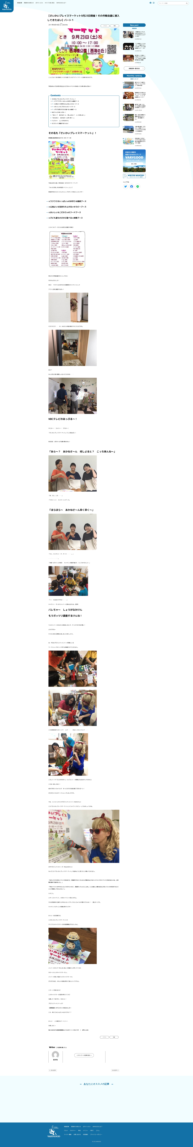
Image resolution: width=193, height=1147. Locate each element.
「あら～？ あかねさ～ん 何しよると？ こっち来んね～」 (69, 115)
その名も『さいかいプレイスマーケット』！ (64, 99)
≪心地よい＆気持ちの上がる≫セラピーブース (66, 104)
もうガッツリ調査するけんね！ (60, 123)
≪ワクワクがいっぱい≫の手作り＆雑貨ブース (66, 101)
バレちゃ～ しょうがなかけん (60, 120)
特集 (114, 25)
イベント (105, 25)
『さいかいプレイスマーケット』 (76, 133)
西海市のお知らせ (29, 3)
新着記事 (19, 3)
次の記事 (114, 1070)
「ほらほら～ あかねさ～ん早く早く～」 (63, 118)
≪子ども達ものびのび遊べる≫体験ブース (65, 109)
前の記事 (53, 1070)
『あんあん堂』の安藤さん (65, 968)
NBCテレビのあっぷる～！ (59, 112)
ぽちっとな (85, 1030)
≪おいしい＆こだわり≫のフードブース (64, 107)
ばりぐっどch (39, 3)
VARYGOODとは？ (61, 3)
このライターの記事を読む (83, 1055)
